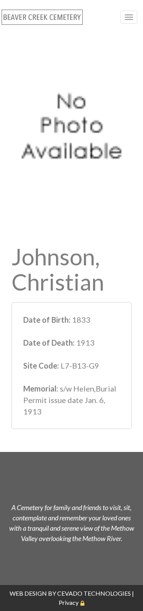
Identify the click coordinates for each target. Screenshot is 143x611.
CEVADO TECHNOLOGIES (94, 593)
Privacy (69, 602)
